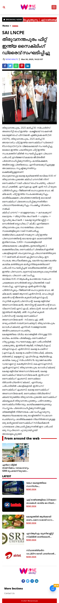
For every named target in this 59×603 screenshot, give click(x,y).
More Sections (13, 588)
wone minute (12, 59)
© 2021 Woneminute (29, 601)
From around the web (22, 438)
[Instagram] (32, 580)
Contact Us (9, 593)
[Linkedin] (36, 580)
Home (5, 25)
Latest (6, 476)
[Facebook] (23, 580)
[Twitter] (28, 580)
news (15, 25)
